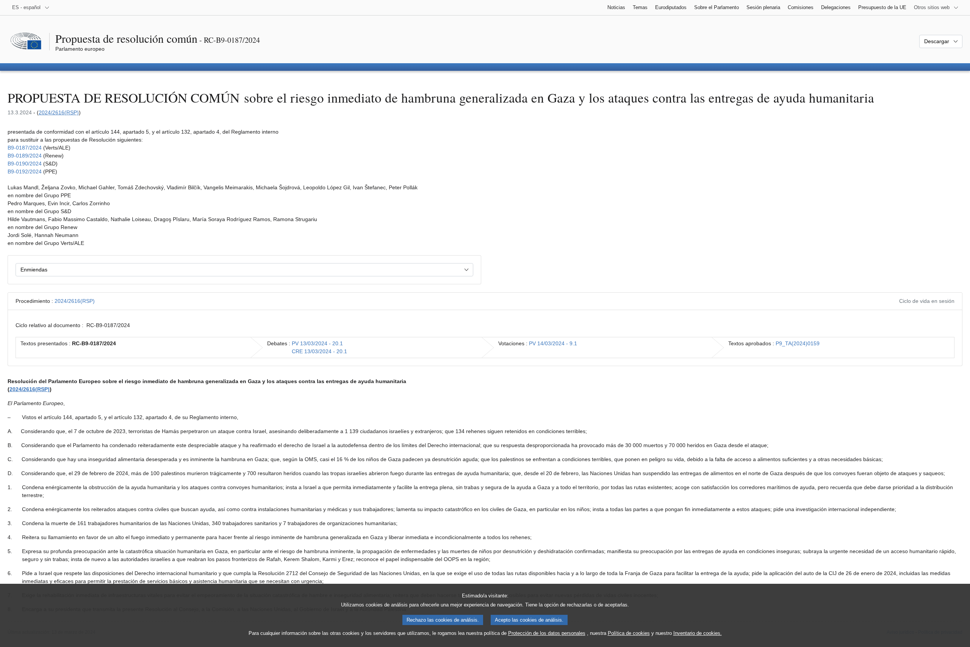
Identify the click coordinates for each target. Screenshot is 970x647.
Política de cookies (629, 633)
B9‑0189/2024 (25, 156)
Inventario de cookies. (697, 633)
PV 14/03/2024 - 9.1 (553, 343)
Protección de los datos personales (546, 633)
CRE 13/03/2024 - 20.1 (319, 351)
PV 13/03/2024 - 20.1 (317, 343)
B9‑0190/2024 (25, 164)
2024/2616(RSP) (59, 112)
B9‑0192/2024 (25, 171)
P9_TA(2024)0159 (798, 343)
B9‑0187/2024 (25, 148)
